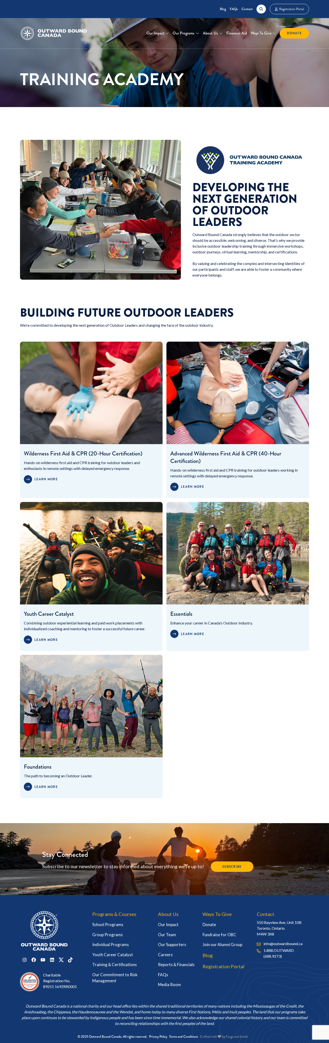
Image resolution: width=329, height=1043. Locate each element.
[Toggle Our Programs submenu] (197, 33)
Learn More (46, 479)
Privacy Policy (158, 1036)
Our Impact (155, 33)
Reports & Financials (176, 964)
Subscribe (232, 866)
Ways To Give (261, 33)
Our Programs (183, 33)
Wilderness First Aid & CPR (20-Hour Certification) (83, 453)
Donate (294, 33)
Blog (223, 9)
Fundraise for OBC (219, 934)
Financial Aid (236, 33)
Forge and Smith (237, 1036)
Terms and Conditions (183, 1036)
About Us (210, 33)
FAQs (234, 9)
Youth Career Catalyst (49, 614)
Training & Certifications (114, 964)
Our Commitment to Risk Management (115, 977)
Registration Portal (291, 9)
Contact (247, 9)
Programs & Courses (114, 914)
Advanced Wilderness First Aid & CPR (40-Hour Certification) (225, 457)
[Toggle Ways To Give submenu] (274, 33)
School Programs (107, 924)
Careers (165, 954)
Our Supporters (172, 944)
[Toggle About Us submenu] (221, 33)
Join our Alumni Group (222, 944)
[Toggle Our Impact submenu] (167, 33)
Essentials (181, 614)
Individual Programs (110, 944)
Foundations (38, 767)
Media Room (169, 984)
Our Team (167, 934)
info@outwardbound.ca (283, 943)
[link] (91, 471)
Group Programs (107, 934)
